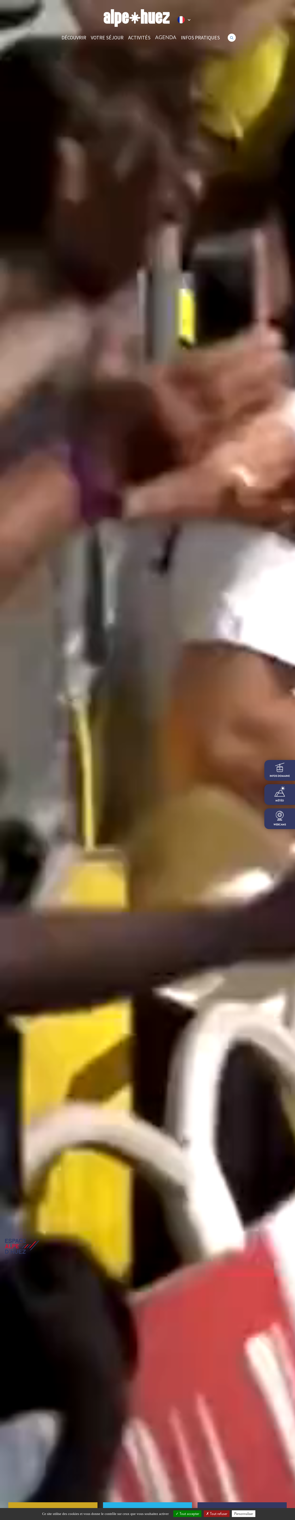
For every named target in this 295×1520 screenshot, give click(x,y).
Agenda (165, 37)
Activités (139, 37)
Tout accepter (189, 1513)
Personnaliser (243, 1513)
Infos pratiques (200, 37)
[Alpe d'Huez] (137, 18)
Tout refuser (218, 1513)
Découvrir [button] (74, 37)
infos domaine (280, 776)
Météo (279, 800)
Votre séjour (107, 37)
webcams (280, 824)
